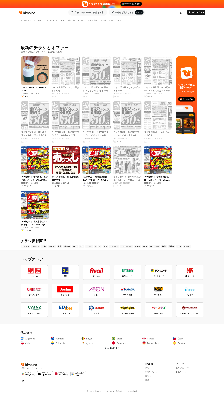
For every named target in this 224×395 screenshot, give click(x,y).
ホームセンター (51, 20)
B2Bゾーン (181, 371)
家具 (62, 20)
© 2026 (94, 391)
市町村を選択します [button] (124, 12)
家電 (40, 20)
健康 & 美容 (93, 20)
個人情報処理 (132, 391)
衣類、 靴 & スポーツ (76, 20)
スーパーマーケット (27, 20)
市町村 (118, 20)
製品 (111, 20)
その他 (103, 20)
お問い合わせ (151, 371)
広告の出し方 (182, 367)
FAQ (147, 367)
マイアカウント (197, 12)
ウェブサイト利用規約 (114, 391)
